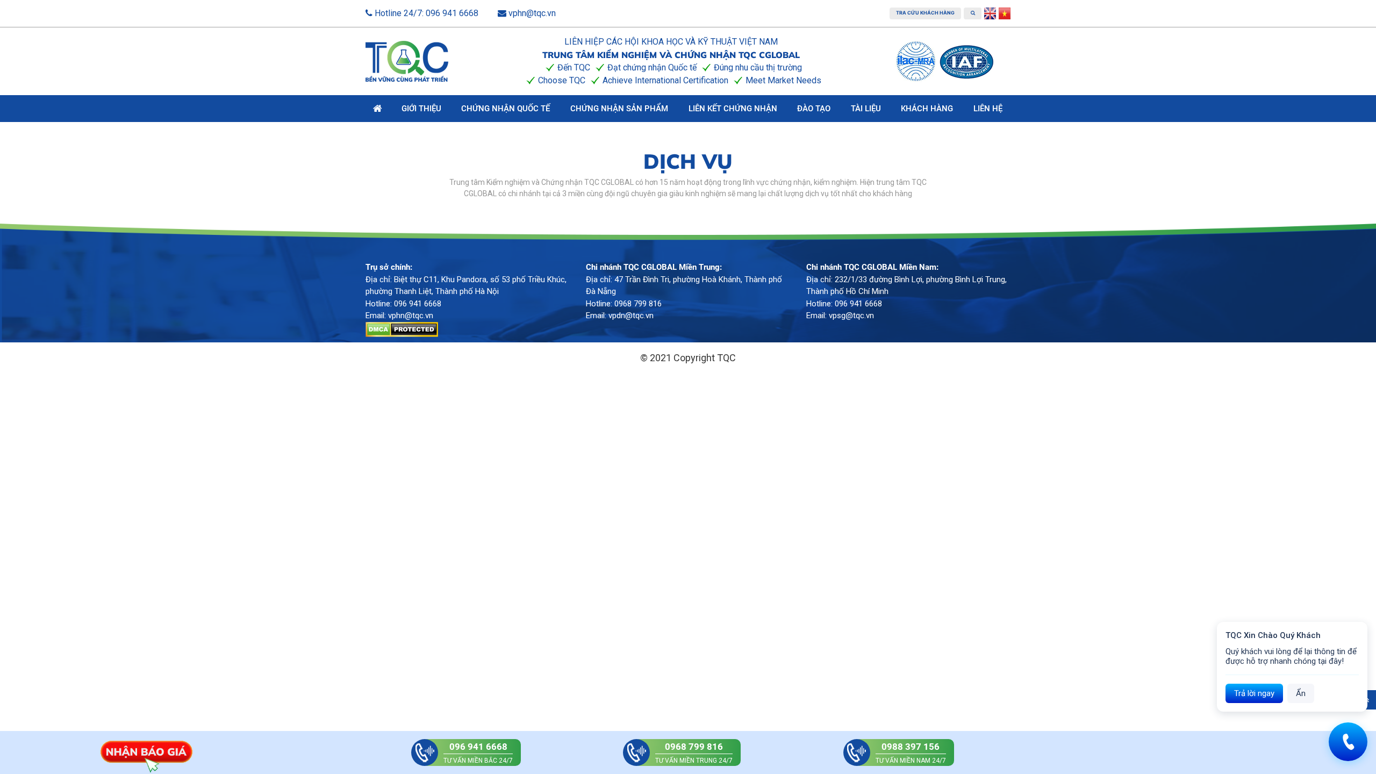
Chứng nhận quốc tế (505, 108)
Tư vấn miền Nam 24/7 (911, 752)
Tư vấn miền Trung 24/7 (694, 752)
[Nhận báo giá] (146, 751)
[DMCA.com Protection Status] (402, 328)
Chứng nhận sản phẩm (619, 108)
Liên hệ (987, 108)
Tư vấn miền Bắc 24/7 (478, 752)
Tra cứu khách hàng (925, 13)
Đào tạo (813, 108)
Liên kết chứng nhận (733, 108)
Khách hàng (927, 108)
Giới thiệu (421, 108)
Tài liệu (866, 108)
